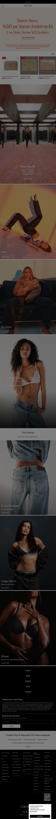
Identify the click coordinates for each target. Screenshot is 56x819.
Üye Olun (40, 816)
